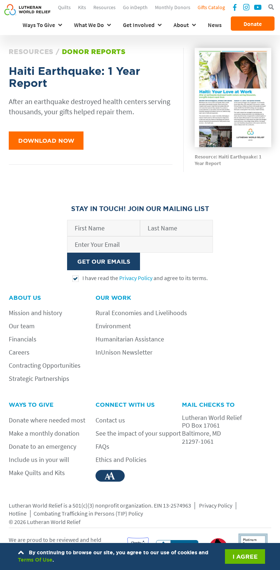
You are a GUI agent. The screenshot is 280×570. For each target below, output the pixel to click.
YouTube (258, 7)
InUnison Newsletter (124, 352)
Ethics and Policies (121, 459)
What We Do (89, 24)
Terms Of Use (35, 560)
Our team (22, 326)
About (181, 24)
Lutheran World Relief (35, 505)
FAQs (102, 446)
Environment (113, 326)
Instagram (246, 7)
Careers (19, 352)
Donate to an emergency (42, 446)
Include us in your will (39, 459)
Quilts (64, 7)
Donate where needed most (47, 420)
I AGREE (245, 556)
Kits (82, 7)
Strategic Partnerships (39, 378)
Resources (104, 7)
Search (271, 7)
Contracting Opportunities (45, 365)
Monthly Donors (172, 7)
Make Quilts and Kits (37, 472)
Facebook (234, 8)
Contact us (110, 420)
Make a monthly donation (44, 433)
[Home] (27, 13)
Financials (22, 339)
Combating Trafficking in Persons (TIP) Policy (88, 513)
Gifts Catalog (211, 7)
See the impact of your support (138, 433)
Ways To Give (39, 24)
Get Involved (139, 24)
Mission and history (35, 313)
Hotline (18, 513)
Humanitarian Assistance (130, 339)
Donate (253, 23)
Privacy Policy (135, 278)
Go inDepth (135, 7)
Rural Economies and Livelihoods (141, 313)
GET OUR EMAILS (103, 261)
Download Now (46, 140)
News (215, 24)
